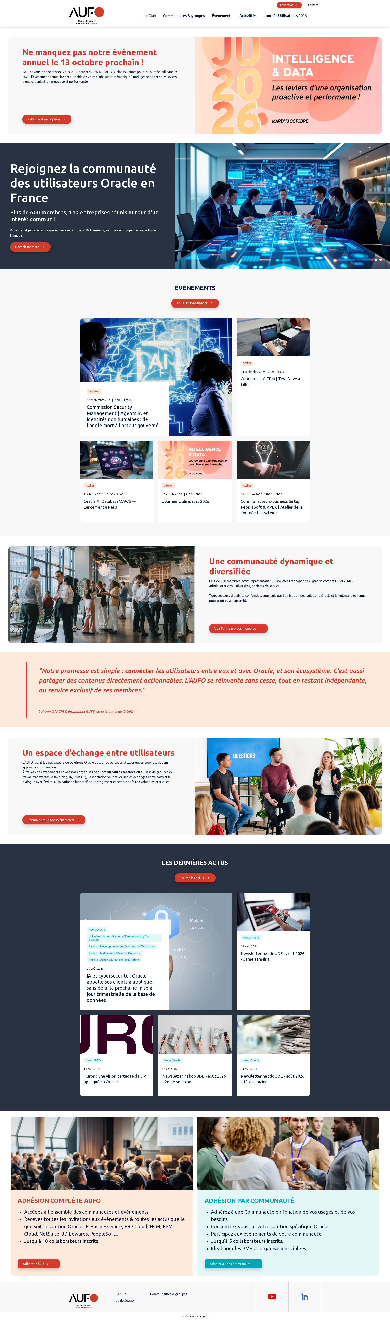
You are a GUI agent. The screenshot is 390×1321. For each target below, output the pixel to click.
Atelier (247, 363)
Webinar (94, 391)
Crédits (206, 1316)
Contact (313, 5)
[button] (371, 260)
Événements (222, 16)
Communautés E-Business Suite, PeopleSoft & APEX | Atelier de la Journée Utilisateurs (272, 507)
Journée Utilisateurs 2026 (285, 16)
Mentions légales (190, 1316)
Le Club (150, 16)
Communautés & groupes (184, 16)
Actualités (248, 16)
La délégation (126, 1300)
